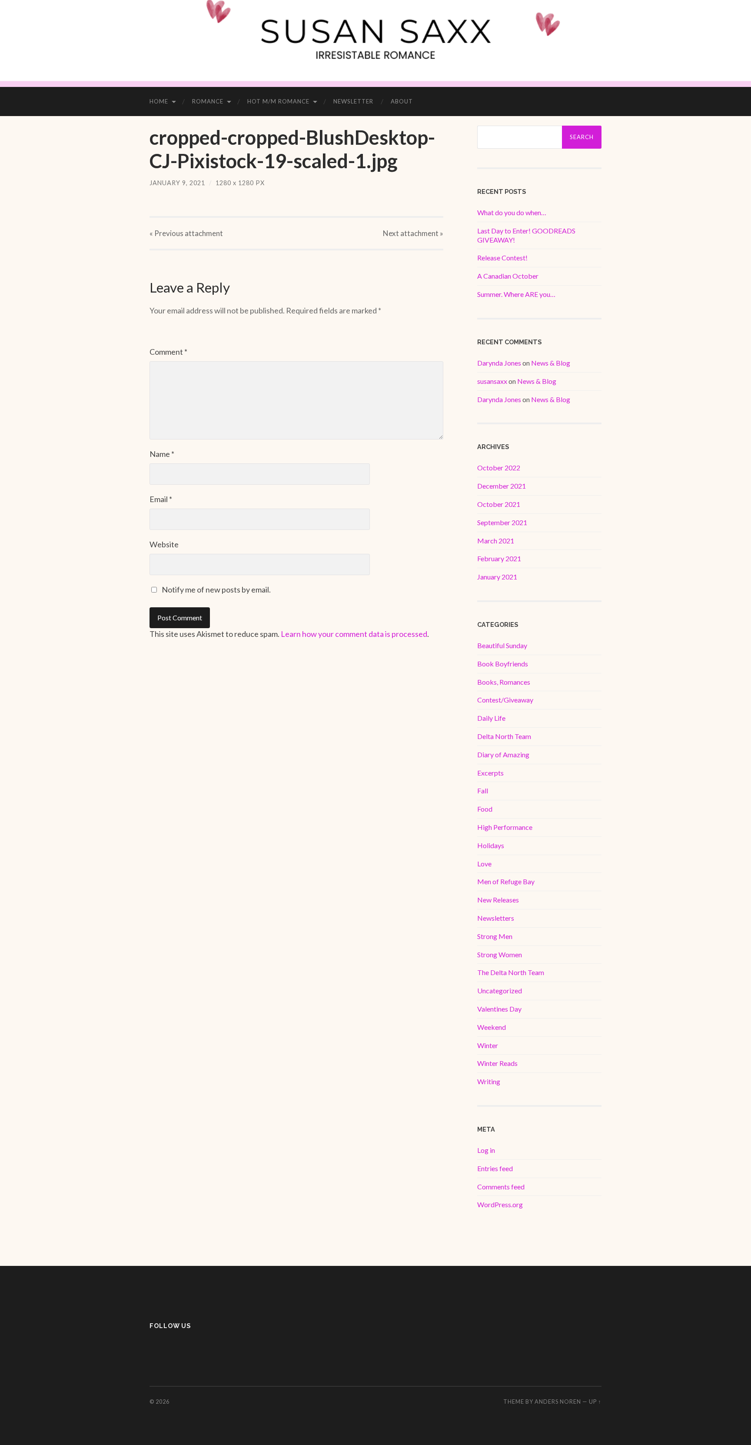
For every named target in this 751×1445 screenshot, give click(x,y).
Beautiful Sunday (502, 645)
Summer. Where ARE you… (516, 294)
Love (484, 863)
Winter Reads (497, 1063)
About (402, 101)
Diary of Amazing (503, 754)
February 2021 (499, 558)
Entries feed (495, 1168)
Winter (487, 1045)
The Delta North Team (510, 972)
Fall (482, 790)
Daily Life (491, 718)
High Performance (504, 827)
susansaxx (492, 381)
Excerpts (490, 773)
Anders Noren (558, 1401)
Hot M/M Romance (278, 101)
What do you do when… (511, 212)
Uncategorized (499, 990)
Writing (488, 1081)
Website (164, 544)
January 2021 (497, 577)
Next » (413, 233)
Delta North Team (504, 736)
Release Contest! (502, 257)
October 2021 (498, 504)
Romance (207, 101)
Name (162, 454)
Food (484, 809)
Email (161, 499)
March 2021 (495, 540)
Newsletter (353, 101)
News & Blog (550, 363)
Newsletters (495, 918)
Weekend (491, 1027)
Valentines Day (499, 1009)
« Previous (186, 233)
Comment (168, 351)
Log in (486, 1150)
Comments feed (501, 1186)
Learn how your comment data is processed (354, 634)
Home (159, 101)
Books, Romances (503, 682)
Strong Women (499, 954)
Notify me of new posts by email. (216, 589)
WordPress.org (500, 1204)
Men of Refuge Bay (506, 881)
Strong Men (494, 936)
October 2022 (498, 467)
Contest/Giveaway (505, 700)
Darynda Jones (499, 363)
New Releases (498, 900)
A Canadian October (507, 276)
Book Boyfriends (502, 663)
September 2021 (502, 522)
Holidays (490, 845)
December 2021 (501, 486)
